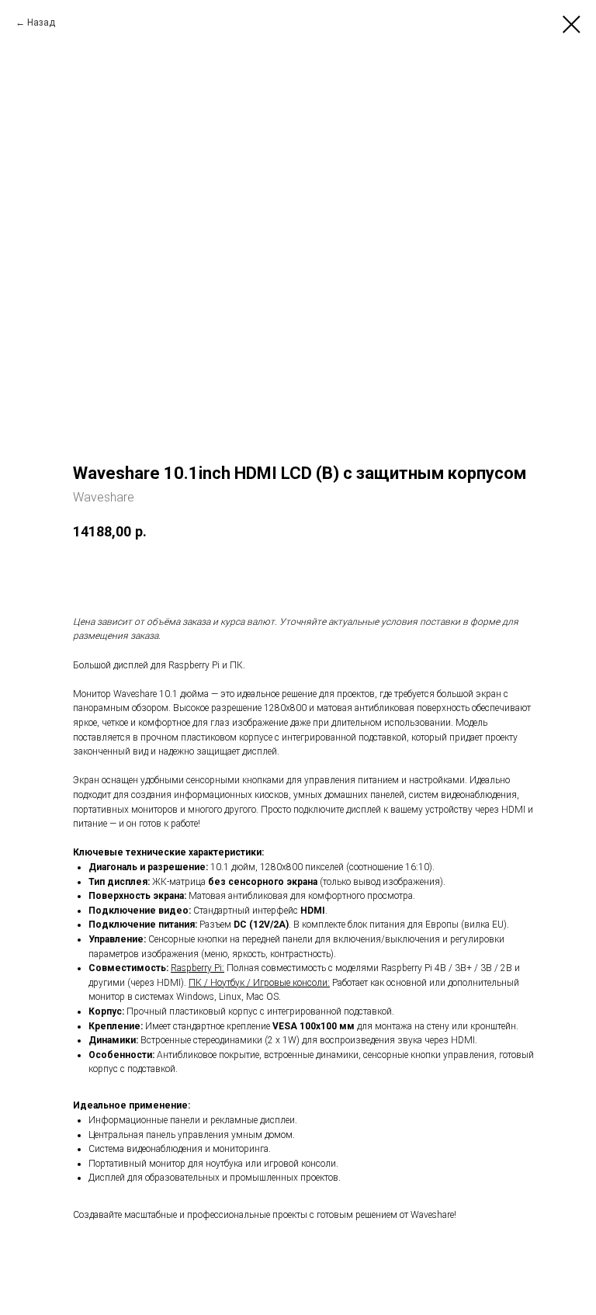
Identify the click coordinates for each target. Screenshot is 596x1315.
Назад (41, 22)
